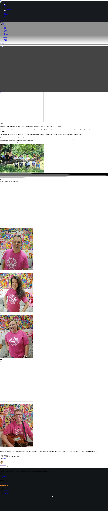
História (5, 26)
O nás (3, 24)
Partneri (5, 28)
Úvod (3, 23)
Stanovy (5, 27)
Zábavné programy (6, 33)
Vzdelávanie (5, 30)
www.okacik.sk (6, 493)
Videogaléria (5, 40)
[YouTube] (0, 22)
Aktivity (3, 29)
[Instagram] (2, 22)
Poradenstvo (5, 35)
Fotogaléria (5, 39)
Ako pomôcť (2, 43)
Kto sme (5, 25)
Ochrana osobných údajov (5, 483)
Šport (2, 477)
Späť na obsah (2, 0)
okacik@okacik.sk (6, 491)
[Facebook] (1, 22)
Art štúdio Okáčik (6, 31)
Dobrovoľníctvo (6, 34)
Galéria (3, 38)
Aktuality (3, 482)
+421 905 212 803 (6, 490)
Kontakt (3, 41)
